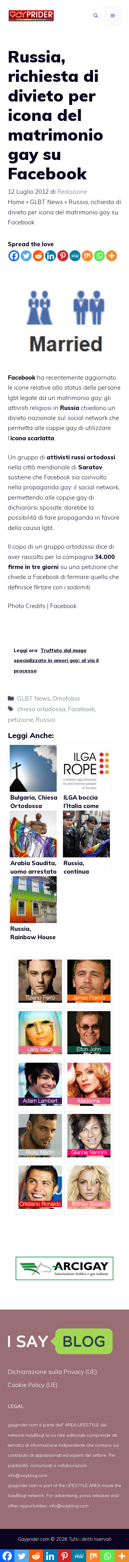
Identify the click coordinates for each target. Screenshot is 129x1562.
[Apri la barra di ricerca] (95, 15)
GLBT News (46, 202)
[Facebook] (13, 255)
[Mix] (87, 255)
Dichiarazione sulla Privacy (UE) (52, 1371)
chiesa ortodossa (41, 709)
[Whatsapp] (99, 255)
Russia (45, 719)
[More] (111, 255)
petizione (20, 719)
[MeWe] (75, 255)
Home (16, 202)
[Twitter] (26, 255)
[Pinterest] (62, 255)
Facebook (81, 709)
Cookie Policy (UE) (33, 1385)
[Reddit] (38, 255)
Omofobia (66, 698)
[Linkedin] (50, 255)
